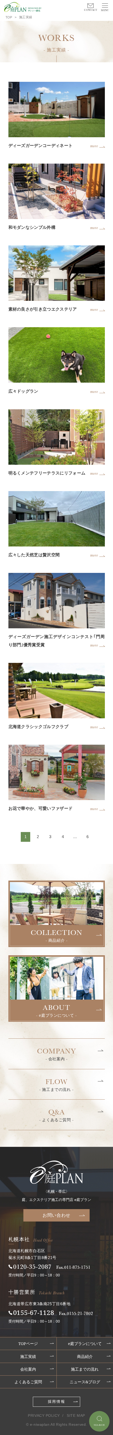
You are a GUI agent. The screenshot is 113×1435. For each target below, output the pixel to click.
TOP (9, 17)
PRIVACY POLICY (44, 1416)
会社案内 (28, 1369)
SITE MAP (76, 1416)
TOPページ (28, 1344)
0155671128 (33, 1312)
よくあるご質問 (28, 1382)
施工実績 (28, 1356)
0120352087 (32, 1266)
